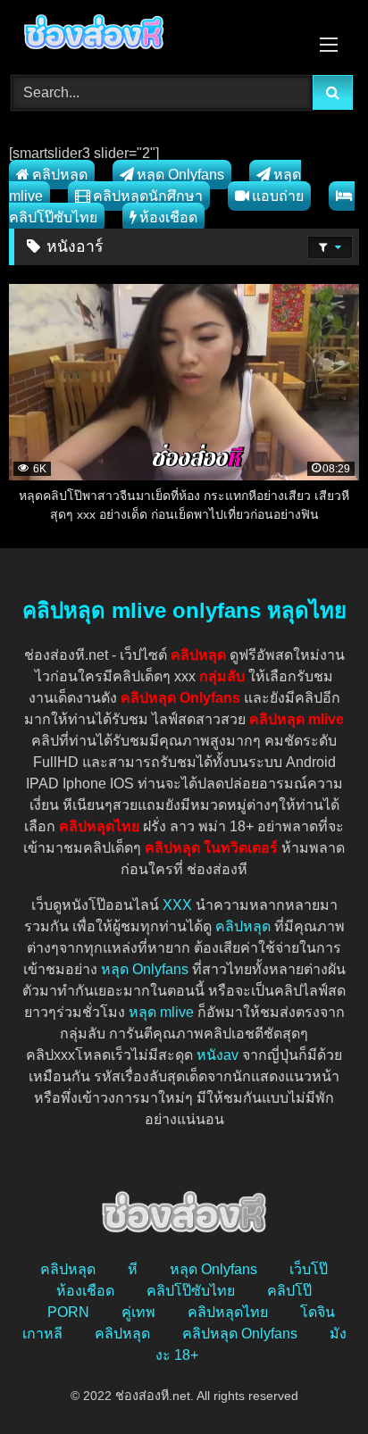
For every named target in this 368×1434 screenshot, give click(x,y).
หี (133, 1269)
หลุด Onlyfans (180, 174)
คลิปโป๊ (289, 1290)
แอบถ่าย (278, 196)
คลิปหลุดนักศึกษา (148, 196)
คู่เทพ (138, 1312)
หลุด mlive (161, 1012)
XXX (177, 905)
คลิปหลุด (60, 174)
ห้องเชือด (168, 217)
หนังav (217, 1055)
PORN (68, 1312)
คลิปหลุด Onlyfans (239, 1333)
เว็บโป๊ (308, 1269)
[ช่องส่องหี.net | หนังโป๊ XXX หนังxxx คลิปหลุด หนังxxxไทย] (151, 35)
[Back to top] (312, 1380)
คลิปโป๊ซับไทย (190, 1290)
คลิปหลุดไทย (228, 1312)
